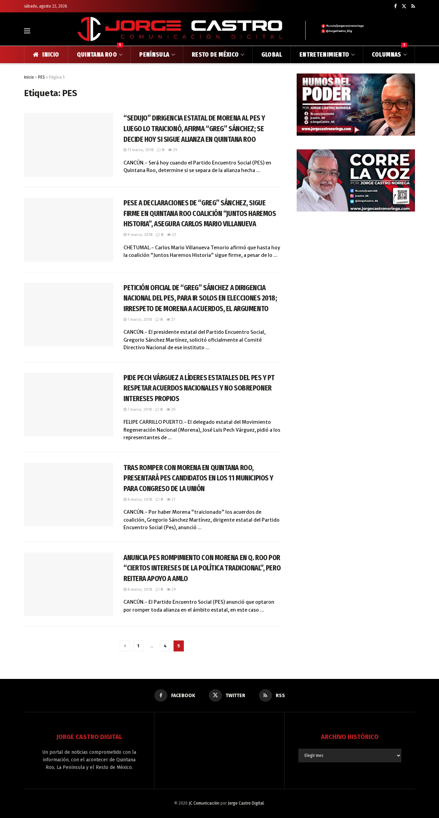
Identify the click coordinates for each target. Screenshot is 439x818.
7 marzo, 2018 (139, 319)
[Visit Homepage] (219, 30)
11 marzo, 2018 (140, 150)
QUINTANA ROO (99, 52)
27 (172, 499)
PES (41, 77)
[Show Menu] (27, 31)
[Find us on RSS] (413, 6)
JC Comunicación (204, 803)
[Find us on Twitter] (404, 6)
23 (173, 234)
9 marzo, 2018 (139, 234)
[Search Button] (412, 30)
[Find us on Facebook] (395, 6)
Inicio (29, 77)
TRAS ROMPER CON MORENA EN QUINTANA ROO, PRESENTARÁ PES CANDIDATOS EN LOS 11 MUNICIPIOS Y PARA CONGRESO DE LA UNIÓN (198, 478)
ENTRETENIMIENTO (324, 54)
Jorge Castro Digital (246, 803)
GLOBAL (271, 54)
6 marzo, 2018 (139, 499)
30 (173, 409)
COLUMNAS (388, 52)
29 (174, 150)
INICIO (50, 54)
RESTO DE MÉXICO (215, 54)
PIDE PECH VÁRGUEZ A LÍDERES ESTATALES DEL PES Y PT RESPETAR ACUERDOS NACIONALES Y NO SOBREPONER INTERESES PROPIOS (199, 388)
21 (172, 319)
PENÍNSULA (154, 54)
